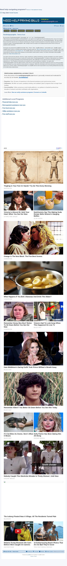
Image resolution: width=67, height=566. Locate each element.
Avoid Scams (13, 13)
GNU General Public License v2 (44, 49)
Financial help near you (10, 102)
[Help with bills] (33, 20)
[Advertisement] (32, 5)
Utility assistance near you (11, 111)
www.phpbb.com (19, 50)
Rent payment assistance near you (13, 105)
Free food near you (8, 108)
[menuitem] (12, 26)
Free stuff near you (8, 114)
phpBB (28, 554)
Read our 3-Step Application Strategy (34, 9)
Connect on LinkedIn (40, 92)
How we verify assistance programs (22, 92)
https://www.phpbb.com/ (14, 53)
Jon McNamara (23, 77)
